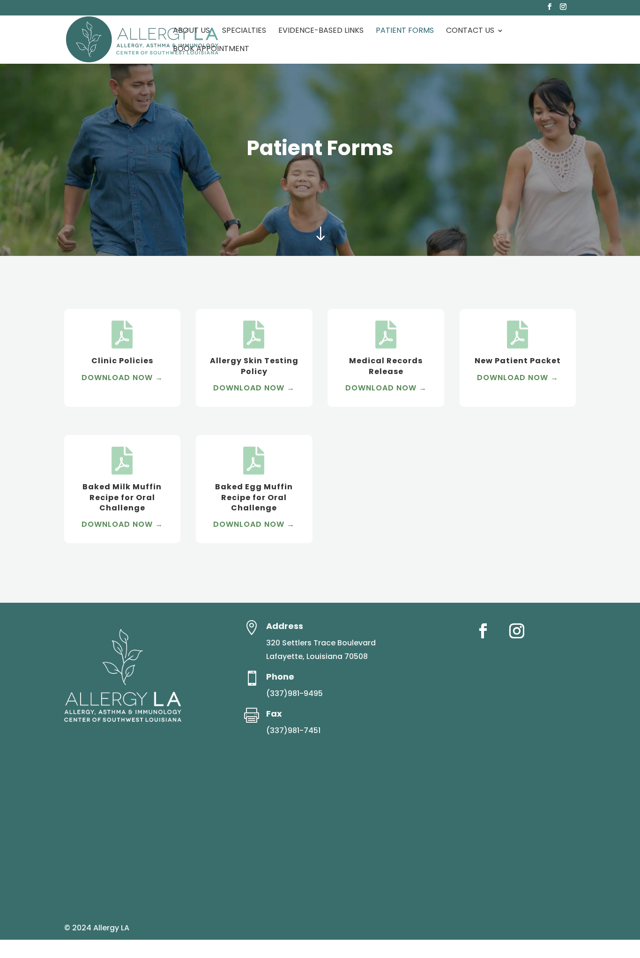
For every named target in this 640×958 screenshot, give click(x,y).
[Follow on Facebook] (483, 631)
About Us (191, 31)
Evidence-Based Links (321, 31)
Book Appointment (211, 49)
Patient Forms (405, 31)
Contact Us (470, 31)
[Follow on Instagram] (517, 631)
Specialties (244, 31)
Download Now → (122, 377)
